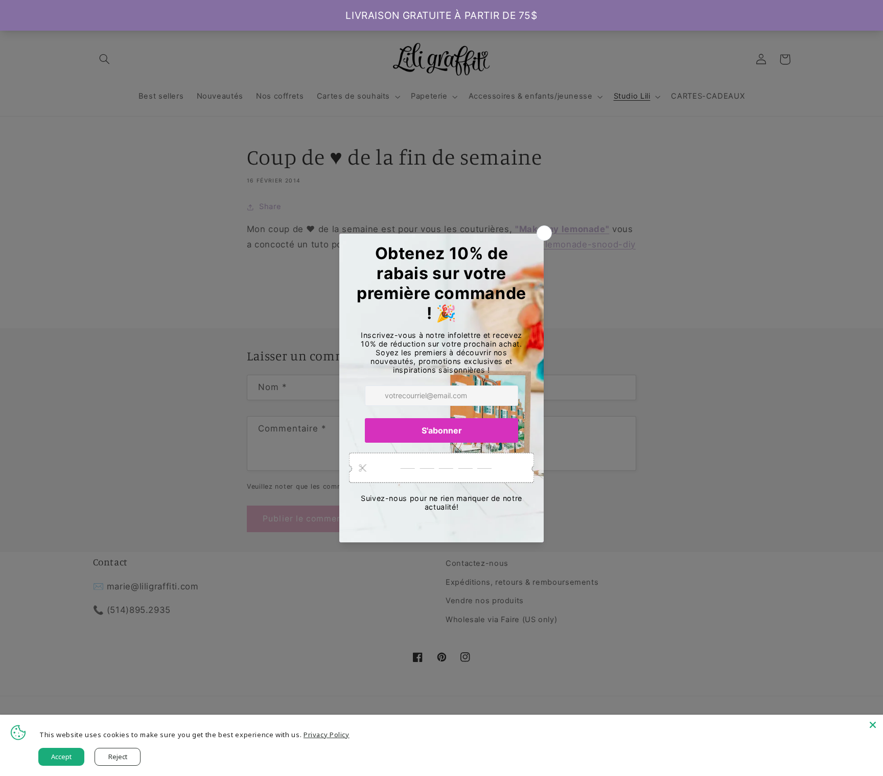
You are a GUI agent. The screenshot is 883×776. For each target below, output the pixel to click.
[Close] (873, 725)
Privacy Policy (327, 734)
